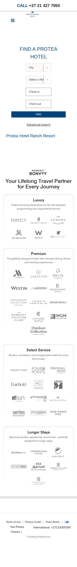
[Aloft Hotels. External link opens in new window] (19, 398)
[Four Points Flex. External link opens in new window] (38, 370)
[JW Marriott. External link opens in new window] (58, 234)
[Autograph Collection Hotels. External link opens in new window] (19, 302)
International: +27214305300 (52, 527)
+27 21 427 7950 (38, 5)
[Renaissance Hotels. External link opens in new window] (58, 288)
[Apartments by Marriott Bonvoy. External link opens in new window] (38, 480)
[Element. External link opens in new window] (58, 452)
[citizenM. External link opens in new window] (58, 384)
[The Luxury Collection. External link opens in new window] (58, 220)
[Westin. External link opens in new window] (19, 288)
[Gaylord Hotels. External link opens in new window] (38, 316)
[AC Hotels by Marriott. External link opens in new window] (38, 384)
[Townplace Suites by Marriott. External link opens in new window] (38, 452)
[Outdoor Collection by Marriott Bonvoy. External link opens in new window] (38, 330)
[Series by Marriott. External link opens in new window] (19, 413)
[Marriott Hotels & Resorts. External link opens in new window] (19, 273)
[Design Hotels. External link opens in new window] (58, 302)
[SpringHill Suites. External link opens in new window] (58, 370)
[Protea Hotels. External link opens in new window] (58, 398)
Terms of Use (13, 522)
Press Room (53, 522)
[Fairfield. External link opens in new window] (19, 384)
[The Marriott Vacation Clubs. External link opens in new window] (19, 316)
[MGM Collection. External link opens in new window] (58, 316)
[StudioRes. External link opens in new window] (19, 466)
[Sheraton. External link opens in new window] (38, 273)
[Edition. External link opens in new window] (19, 220)
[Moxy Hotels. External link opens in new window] (38, 398)
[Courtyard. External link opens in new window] (19, 370)
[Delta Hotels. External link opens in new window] (58, 273)
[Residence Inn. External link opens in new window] (19, 452)
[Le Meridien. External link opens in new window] (38, 288)
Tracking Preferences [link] (39, 536)
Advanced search (38, 124)
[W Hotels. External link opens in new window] (38, 234)
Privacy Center (33, 522)
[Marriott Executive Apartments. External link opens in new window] (38, 466)
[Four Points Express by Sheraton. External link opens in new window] (58, 413)
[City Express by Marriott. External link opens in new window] (38, 413)
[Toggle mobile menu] (13, 21)
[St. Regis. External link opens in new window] (19, 234)
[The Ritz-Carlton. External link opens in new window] (38, 220)
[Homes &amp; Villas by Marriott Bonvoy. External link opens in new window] (58, 466)
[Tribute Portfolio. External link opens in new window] (38, 302)
